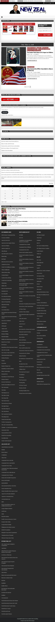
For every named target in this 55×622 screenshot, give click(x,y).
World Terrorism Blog (6, 435)
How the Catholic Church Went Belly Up (9, 141)
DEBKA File (4, 285)
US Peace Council (23, 385)
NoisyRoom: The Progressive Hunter (10, 347)
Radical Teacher (22, 355)
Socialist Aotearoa (41, 308)
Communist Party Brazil (42, 330)
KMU (3, 501)
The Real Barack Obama (7, 403)
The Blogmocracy (5, 392)
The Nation (21, 377)
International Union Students (8, 565)
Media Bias (45, 47)
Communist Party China (7, 465)
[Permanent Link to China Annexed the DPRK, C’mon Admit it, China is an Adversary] (13, 75)
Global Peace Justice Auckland (43, 270)
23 (20, 195)
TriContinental (5, 597)
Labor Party (21, 321)
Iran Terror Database (6, 320)
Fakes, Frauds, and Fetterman (7, 143)
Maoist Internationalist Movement (9, 575)
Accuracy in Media (5, 237)
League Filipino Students (7, 508)
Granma (38, 332)
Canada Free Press (6, 264)
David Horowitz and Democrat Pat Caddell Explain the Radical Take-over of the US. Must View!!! (33, 174)
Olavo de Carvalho (5, 350)
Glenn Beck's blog (5, 304)
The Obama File (5, 398)
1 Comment (16, 216)
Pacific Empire (40, 251)
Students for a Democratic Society (26, 366)
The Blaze (4, 390)
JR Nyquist (4, 325)
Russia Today (39, 372)
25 (34, 195)
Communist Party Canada (24, 244)
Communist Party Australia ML (8, 463)
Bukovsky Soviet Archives (7, 261)
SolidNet (3, 595)
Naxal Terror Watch (6, 342)
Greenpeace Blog (40, 276)
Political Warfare (5, 358)
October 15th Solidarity (42, 302)
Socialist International (6, 592)
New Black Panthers (23, 334)
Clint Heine (39, 237)
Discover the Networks (7, 288)
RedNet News (5, 585)
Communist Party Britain (42, 347)
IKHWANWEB (5, 483)
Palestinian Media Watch (7, 355)
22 (12, 195)
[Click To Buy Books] (18, 34)
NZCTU (38, 297)
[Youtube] (50, 3)
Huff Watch (4, 307)
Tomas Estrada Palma (6, 419)
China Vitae (4, 457)
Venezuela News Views (7, 432)
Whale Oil (39, 253)
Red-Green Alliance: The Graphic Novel (9, 148)
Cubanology (4, 283)
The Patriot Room (5, 400)
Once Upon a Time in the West (8, 352)
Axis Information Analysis (7, 253)
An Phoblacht (39, 344)
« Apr (2, 201)
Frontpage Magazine (6, 299)
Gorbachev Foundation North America (27, 303)
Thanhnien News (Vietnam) (7, 535)
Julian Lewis (4, 328)
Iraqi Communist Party (6, 488)
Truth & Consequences (6, 422)
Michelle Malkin (5, 336)
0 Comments (17, 210)
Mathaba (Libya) (40, 381)
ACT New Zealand (40, 235)
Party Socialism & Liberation (25, 342)
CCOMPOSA (4, 455)
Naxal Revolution (5, 516)
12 (42, 190)
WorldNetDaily (5, 438)
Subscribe (5, 112)
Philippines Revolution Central (8, 527)
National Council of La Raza (25, 331)
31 (27, 198)
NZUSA (38, 300)
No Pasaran (4, 344)
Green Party (39, 273)
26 (42, 195)
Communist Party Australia (7, 460)
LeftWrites (4, 511)
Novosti (38, 369)
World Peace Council (6, 608)
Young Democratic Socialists (25, 393)
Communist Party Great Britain (43, 349)
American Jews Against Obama (8, 243)
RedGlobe (4, 583)
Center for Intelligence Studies (8, 267)
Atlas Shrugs (4, 251)
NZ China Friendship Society (43, 294)
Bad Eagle (4, 259)
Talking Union (22, 369)
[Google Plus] (49, 3)
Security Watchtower (6, 382)
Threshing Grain (5, 416)
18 (34, 193)
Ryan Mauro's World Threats (8, 376)
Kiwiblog (39, 240)
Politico (3, 360)
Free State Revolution (6, 296)
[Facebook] (47, 3)
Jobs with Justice (23, 318)
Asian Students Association (7, 447)
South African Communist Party (43, 384)
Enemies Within (31, 47)
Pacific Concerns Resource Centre (9, 519)
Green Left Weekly (6, 480)
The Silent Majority (6, 408)
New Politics (22, 337)
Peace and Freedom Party (24, 347)
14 (5, 193)
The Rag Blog (22, 382)
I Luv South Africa (5, 309)
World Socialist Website (7, 613)
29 (12, 198)
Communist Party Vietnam (7, 475)
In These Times (22, 309)
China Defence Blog (6, 272)
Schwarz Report (5, 379)
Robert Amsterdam (6, 371)
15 (12, 193)
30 (20, 198)
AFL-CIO (21, 237)
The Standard (40, 316)
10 (27, 190)
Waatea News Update (41, 321)
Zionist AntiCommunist (6, 440)
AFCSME (21, 235)
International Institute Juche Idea (9, 485)
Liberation (39, 289)
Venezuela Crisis (5, 430)
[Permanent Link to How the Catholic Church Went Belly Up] (4, 210)
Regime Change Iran (6, 366)
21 (5, 195)
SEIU (20, 361)
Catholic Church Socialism (6, 150)
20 (49, 193)
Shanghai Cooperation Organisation (9, 532)
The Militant (21, 374)
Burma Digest (4, 452)
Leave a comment (37, 72)
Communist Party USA (24, 249)
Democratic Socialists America (25, 252)
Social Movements (32, 49)
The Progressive (22, 380)
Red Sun (3, 580)
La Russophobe (5, 331)
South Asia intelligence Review (8, 384)
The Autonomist (5, 387)
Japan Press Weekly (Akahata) (8, 493)
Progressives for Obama (24, 353)
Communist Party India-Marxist (8, 472)
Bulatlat (3, 449)
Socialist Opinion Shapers (34, 50)
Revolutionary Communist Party (26, 358)
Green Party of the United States (26, 306)
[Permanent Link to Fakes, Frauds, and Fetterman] (4, 217)
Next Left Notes (22, 339)
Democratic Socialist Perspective (9, 477)
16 (20, 193)
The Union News (5, 411)
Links (3, 513)
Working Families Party (24, 390)
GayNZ (38, 268)
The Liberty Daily (5, 395)
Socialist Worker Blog (41, 310)
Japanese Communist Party (7, 496)
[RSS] (52, 3)
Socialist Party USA (23, 363)
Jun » (5, 201)
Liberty (39, 47)
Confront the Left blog (6, 277)
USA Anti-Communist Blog (7, 424)
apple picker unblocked (6, 176)
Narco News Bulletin (41, 335)
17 (27, 193)
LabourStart (4, 572)
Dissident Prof (5, 291)
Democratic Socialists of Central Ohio (27, 295)
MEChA (20, 326)
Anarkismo (4, 548)
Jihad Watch (4, 323)
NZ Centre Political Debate (42, 245)
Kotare (38, 283)
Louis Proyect (22, 323)
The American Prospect (24, 371)
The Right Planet (5, 406)
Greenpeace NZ (40, 278)
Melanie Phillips (5, 333)
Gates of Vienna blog (6, 301)
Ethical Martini (40, 262)
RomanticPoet (5, 374)
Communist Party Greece (42, 352)
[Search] (53, 3)
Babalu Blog (4, 256)
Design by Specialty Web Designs (27, 620)
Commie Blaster (5, 275)
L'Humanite (39, 364)
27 (49, 195)
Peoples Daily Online (6, 521)
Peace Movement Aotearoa (42, 305)
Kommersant (39, 361)
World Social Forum (6, 611)
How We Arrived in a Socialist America (14, 172)
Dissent (20, 301)
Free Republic (5, 293)
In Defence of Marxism (6, 554)
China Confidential (5, 269)
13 (49, 190)
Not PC (38, 243)
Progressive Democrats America (26, 350)
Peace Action (22, 345)
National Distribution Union (43, 292)
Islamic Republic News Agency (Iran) (9, 491)
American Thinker (5, 245)
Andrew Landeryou (6, 248)
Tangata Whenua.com (41, 313)
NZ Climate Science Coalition (43, 248)
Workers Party (40, 324)
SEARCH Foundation (6, 529)
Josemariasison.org (6, 499)
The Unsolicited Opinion (7, 414)
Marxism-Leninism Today (7, 577)
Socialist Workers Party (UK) (43, 375)
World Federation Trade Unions (8, 605)
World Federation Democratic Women (10, 600)
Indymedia (39, 281)
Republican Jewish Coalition (8, 368)
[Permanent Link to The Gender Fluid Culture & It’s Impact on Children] (13, 56)
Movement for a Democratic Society (27, 329)
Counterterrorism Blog (7, 280)
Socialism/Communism (44, 49)
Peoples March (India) (6, 524)
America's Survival (6, 240)
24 (27, 195)
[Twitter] (46, 3)
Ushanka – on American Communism (9, 427)
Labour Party (40, 286)
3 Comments (36, 54)
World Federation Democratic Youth (9, 603)
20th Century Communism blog (8, 235)
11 (34, 190)
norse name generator (6, 174)
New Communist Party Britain (43, 367)
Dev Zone (39, 259)
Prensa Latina (40, 338)
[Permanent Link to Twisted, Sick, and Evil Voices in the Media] (4, 223)
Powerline (4, 363)
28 (5, 198)
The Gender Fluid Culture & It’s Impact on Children (40, 52)
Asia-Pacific (31, 66)
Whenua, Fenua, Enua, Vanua (8, 537)
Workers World (22, 387)
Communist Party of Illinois (25, 247)
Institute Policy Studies (24, 311)
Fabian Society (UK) (41, 359)
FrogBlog (39, 265)
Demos (20, 298)
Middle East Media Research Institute (10, 339)
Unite (38, 318)
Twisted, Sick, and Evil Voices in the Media (10, 146)
